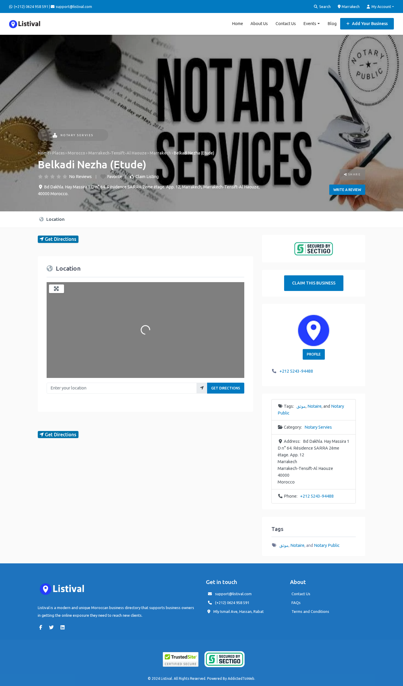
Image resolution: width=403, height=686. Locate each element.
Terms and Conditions (310, 611)
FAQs (296, 603)
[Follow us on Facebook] (42, 627)
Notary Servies (77, 135)
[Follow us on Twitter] (53, 627)
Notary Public (327, 545)
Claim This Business (313, 283)
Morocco (76, 153)
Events (309, 23)
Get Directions (225, 388)
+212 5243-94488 (296, 371)
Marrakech (350, 6)
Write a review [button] (347, 190)
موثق (301, 406)
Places (58, 153)
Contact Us (286, 23)
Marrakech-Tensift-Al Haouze (117, 153)
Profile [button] (314, 354)
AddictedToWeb (241, 678)
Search (324, 6)
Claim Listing (147, 176)
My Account (381, 6)
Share (354, 174)
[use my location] (201, 388)
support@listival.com (233, 594)
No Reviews (80, 176)
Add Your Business (369, 23)
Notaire (314, 406)
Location (55, 219)
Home (237, 23)
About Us (259, 23)
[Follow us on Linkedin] (64, 627)
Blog (332, 23)
